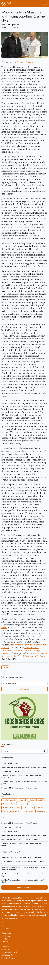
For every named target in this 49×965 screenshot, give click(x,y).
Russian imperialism (9, 800)
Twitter (4, 939)
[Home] (7, 4)
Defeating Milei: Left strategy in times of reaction (19, 788)
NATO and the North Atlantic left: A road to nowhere (21, 839)
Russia (5, 667)
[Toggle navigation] (44, 3)
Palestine (39, 807)
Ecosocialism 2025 (9, 952)
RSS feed (5, 928)
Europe (5, 811)
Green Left (5, 949)
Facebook (5, 936)
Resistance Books (8, 955)
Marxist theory (15, 811)
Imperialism (23, 800)
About (4, 925)
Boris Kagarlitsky (12, 24)
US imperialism (7, 807)
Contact (4, 941)
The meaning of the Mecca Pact (13, 771)
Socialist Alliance (8, 958)
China (18, 807)
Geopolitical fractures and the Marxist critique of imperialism (23, 767)
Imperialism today (36, 800)
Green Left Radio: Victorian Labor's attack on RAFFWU (21, 857)
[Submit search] (45, 751)
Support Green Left (24, 887)
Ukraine (5, 804)
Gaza (32, 807)
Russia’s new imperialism (10, 763)
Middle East (41, 811)
